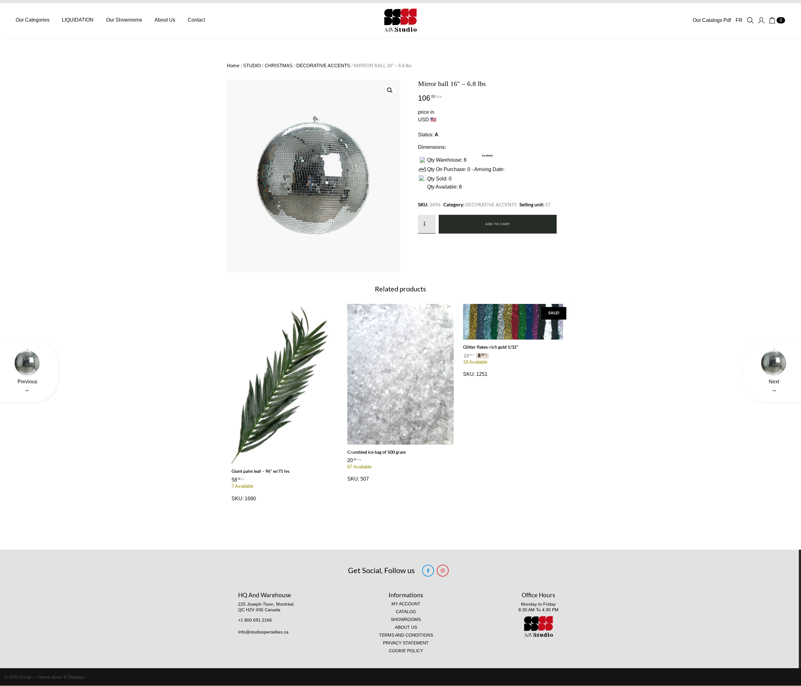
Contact (196, 20)
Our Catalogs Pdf (712, 20)
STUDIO (252, 65)
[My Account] (761, 20)
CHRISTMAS (279, 65)
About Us (165, 20)
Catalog (406, 611)
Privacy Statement (406, 643)
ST (548, 204)
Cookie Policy (406, 650)
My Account (406, 604)
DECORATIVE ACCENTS (323, 65)
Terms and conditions (406, 635)
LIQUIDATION (78, 20)
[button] (389, 90)
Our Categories (32, 20)
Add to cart (497, 224)
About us (406, 627)
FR (739, 20)
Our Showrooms (124, 20)
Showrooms (406, 619)
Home (233, 65)
